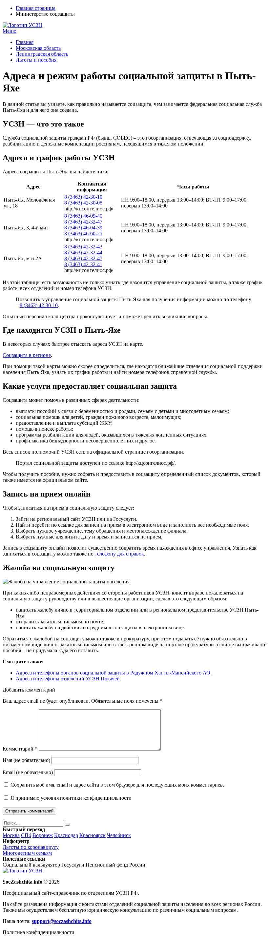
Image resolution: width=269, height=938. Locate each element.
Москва (11, 835)
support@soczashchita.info (62, 921)
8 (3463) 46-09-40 (83, 216)
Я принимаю (70, 798)
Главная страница (35, 8)
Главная (24, 42)
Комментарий (20, 749)
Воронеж (42, 835)
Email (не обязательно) (28, 772)
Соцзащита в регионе (27, 355)
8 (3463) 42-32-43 (83, 246)
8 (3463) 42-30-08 (83, 202)
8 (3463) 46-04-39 (83, 227)
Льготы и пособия (36, 60)
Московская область (38, 48)
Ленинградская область (42, 54)
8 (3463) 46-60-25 (83, 233)
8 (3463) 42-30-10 (83, 197)
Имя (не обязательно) (26, 760)
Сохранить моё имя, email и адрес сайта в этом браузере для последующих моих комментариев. (117, 785)
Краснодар (66, 835)
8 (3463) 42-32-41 (83, 264)
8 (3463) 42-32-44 (83, 252)
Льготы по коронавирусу (31, 847)
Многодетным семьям (27, 853)
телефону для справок (119, 554)
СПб (26, 835)
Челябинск (119, 835)
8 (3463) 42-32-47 (83, 222)
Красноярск (92, 835)
